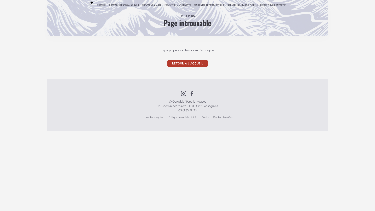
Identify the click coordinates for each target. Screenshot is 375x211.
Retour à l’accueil (187, 63)
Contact (206, 117)
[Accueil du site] (91, 5)
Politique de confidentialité (182, 117)
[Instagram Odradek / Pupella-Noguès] (183, 93)
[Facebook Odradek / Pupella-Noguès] (191, 93)
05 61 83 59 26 (187, 110)
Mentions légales (154, 117)
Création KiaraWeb (222, 117)
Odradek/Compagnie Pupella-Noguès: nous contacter (256, 5)
